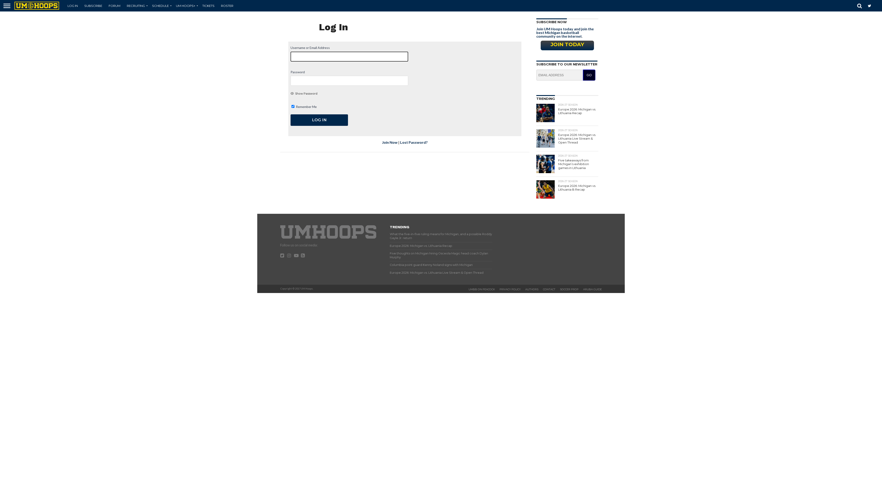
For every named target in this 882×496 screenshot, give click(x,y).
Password (298, 72)
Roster (227, 6)
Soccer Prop (569, 289)
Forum (114, 6)
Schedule (160, 6)
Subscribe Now (551, 22)
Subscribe (93, 6)
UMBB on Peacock (482, 289)
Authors (531, 289)
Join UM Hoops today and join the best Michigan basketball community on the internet (565, 32)
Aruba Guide (592, 289)
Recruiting (136, 6)
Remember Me (306, 107)
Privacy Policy (510, 289)
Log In (73, 6)
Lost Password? (414, 142)
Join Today (567, 44)
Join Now (390, 142)
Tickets (208, 6)
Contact (549, 289)
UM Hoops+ (185, 6)
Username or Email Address (310, 48)
